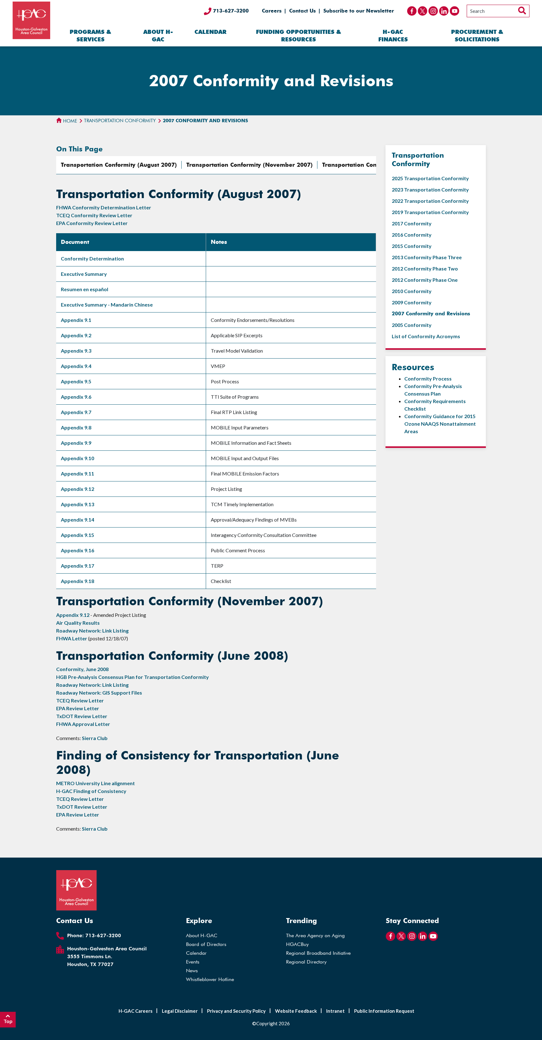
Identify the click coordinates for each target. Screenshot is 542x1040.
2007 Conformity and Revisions (431, 314)
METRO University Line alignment (95, 783)
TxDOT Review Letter (81, 716)
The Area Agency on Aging (315, 935)
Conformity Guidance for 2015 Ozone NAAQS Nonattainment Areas (440, 423)
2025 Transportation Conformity (430, 178)
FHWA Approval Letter (83, 724)
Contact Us (302, 11)
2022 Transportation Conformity (430, 201)
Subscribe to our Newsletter (358, 11)
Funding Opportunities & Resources (298, 36)
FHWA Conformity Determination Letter (103, 207)
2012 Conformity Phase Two (425, 268)
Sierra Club (95, 738)
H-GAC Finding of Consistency (91, 791)
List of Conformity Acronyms (426, 336)
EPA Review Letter (77, 708)
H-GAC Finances (393, 36)
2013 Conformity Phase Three (427, 257)
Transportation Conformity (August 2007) (119, 164)
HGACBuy (297, 944)
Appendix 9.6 (76, 397)
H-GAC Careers (135, 1011)
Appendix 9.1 (76, 320)
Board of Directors (206, 944)
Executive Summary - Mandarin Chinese (107, 304)
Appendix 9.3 (76, 351)
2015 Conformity (412, 246)
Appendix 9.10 (77, 458)
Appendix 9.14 (77, 520)
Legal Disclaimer (180, 1011)
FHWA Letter (71, 638)
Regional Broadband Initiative (318, 953)
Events (192, 962)
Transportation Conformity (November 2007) (249, 164)
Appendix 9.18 (77, 581)
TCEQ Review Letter (80, 700)
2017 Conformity (412, 223)
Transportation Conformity (120, 120)
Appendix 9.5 (76, 381)
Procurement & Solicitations (477, 36)
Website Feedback (296, 1011)
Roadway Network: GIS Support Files (99, 693)
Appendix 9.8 (76, 427)
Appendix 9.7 (76, 412)
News (192, 971)
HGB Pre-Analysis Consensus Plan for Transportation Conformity (132, 677)
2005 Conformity (412, 325)
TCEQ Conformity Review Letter (94, 215)
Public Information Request (384, 1011)
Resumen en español (84, 289)
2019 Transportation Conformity (430, 212)
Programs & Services (90, 36)
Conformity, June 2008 (82, 669)
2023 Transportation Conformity (430, 189)
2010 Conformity (412, 291)
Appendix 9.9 (76, 443)
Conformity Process (428, 378)
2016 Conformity (412, 235)
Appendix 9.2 (76, 335)
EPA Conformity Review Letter (92, 223)
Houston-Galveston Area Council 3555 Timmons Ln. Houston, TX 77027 (107, 956)
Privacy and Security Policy (236, 1011)
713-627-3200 (230, 11)
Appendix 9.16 (77, 550)
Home (69, 121)
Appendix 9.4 (76, 366)
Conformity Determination (92, 258)
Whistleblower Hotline (210, 979)
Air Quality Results (78, 623)
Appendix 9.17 (77, 566)
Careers (272, 11)
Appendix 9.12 (77, 489)
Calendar (210, 32)
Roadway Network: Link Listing (92, 630)
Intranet (335, 1011)
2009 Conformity (412, 302)
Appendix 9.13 (77, 504)
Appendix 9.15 (77, 535)
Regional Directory (306, 962)
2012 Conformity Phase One (425, 280)
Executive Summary (84, 274)
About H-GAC (158, 36)
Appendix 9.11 (77, 473)
